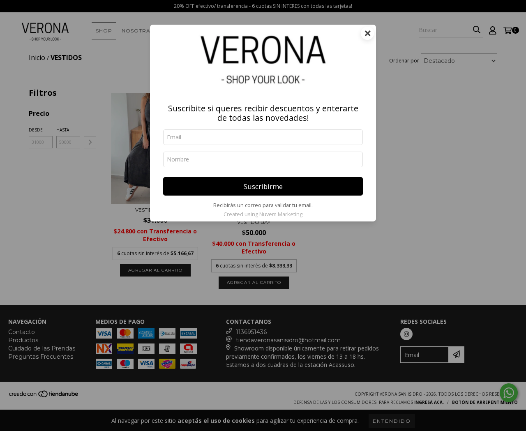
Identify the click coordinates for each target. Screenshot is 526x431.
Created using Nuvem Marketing (263, 214)
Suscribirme (263, 186)
